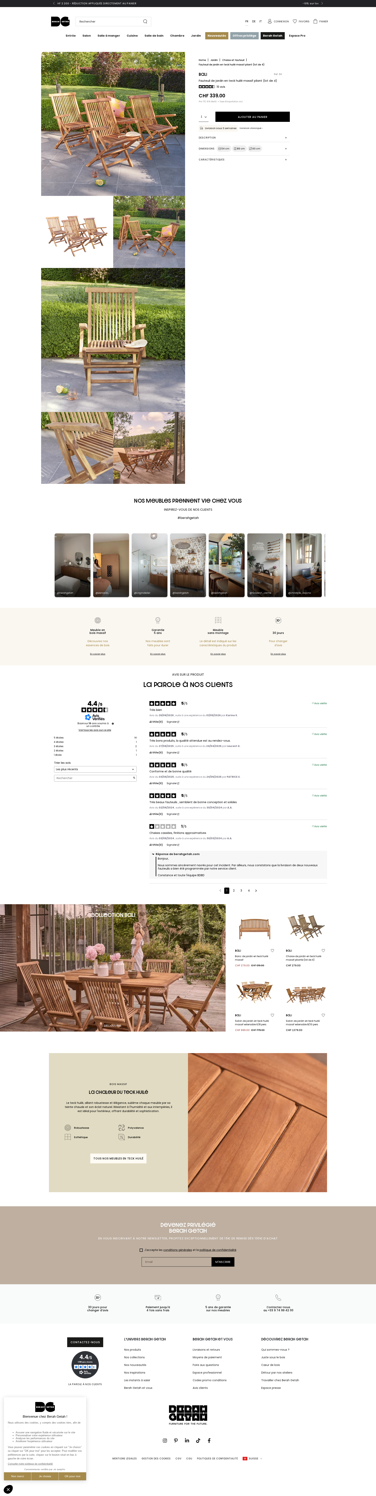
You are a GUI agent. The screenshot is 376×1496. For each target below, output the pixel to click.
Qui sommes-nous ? (275, 1350)
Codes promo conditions (210, 1380)
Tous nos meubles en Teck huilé (118, 1158)
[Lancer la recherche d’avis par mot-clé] (134, 778)
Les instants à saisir (137, 1380)
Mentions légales (124, 1458)
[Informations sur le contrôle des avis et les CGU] (112, 723)
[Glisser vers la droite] (321, 3)
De (254, 21)
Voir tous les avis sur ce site (95, 730)
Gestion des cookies (156, 1458)
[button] (111, 21)
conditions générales (177, 1250)
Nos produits (132, 1350)
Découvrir (112, 1026)
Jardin (214, 60)
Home (203, 60)
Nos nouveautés (135, 1365)
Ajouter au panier (253, 117)
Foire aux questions (206, 1365)
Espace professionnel (207, 1373)
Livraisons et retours (206, 1350)
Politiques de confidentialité (217, 1458)
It (260, 21)
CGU (189, 1458)
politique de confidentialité (218, 1250)
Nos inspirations (134, 1373)
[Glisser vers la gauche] (54, 3)
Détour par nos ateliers (276, 1373)
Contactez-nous (85, 1342)
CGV (178, 1458)
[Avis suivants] (256, 891)
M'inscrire (223, 1262)
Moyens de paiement (207, 1357)
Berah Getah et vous (138, 1388)
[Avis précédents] (220, 890)
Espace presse (271, 1388)
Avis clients (200, 1388)
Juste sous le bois (273, 1357)
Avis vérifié (320, 703)
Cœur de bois (270, 1365)
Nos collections (134, 1357)
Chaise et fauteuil (233, 60)
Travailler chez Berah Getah (280, 1380)
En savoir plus (97, 653)
